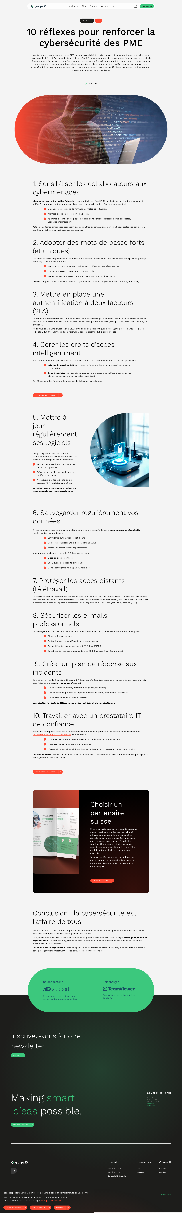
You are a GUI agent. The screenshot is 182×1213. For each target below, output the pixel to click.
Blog (84, 6)
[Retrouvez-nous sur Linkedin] (14, 1171)
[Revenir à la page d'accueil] (38, 6)
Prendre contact (147, 6)
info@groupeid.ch (151, 1105)
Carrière (162, 1172)
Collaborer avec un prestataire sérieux (52, 734)
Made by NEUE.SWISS (166, 1194)
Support (94, 6)
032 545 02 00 (150, 1103)
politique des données (51, 1200)
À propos (162, 1168)
